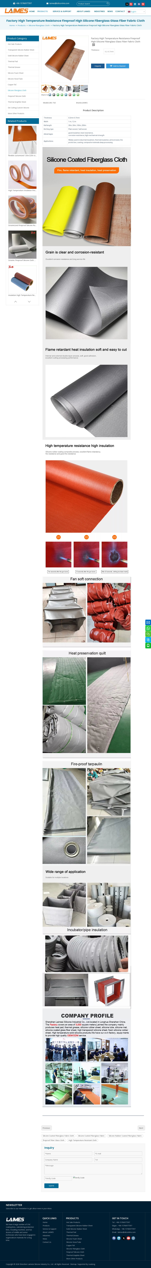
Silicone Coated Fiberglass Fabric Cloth (58, 1136)
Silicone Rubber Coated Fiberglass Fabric (125, 1136)
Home (45, 1222)
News (45, 1239)
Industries (46, 1235)
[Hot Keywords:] (108, 4)
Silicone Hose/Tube (15, 79)
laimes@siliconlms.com (59, 3)
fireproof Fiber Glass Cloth (53, 1140)
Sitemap (73, 1264)
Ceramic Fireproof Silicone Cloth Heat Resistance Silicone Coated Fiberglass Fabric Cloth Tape (22, 190)
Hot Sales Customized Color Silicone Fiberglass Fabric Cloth (22, 295)
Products (46, 1225)
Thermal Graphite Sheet (17, 102)
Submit (51, 1186)
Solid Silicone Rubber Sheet (18, 56)
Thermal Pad (13, 61)
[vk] (143, 4)
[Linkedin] (135, 4)
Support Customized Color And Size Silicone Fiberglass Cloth (22, 260)
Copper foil (12, 84)
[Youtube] (128, 1238)
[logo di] (15, 1219)
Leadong (91, 1264)
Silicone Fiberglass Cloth (17, 90)
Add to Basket (119, 66)
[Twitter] (127, 4)
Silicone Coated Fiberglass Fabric (91, 1136)
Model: (45, 102)
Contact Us (47, 1242)
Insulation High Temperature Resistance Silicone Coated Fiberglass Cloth (22, 225)
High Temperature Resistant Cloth (83, 1140)
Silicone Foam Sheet (15, 73)
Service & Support (49, 1229)
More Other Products (16, 113)
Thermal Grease (14, 67)
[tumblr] (131, 4)
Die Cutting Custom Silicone (18, 108)
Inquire (98, 66)
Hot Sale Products (15, 44)
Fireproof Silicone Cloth (17, 96)
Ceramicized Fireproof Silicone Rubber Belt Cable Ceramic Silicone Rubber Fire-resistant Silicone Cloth (22, 155)
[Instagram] (133, 1238)
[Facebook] (139, 4)
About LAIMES (48, 1232)
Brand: (78, 102)
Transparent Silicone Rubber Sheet (21, 50)
